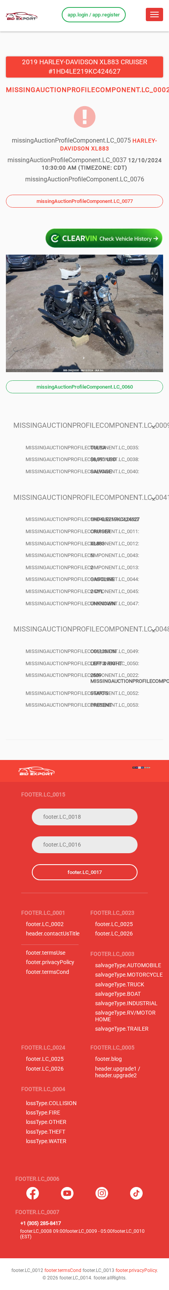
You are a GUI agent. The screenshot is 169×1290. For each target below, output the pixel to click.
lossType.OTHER (46, 1122)
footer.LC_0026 (114, 933)
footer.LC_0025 (114, 924)
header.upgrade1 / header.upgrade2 (117, 1072)
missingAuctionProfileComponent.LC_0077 (85, 201)
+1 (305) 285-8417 (40, 1223)
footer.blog (108, 1059)
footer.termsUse (45, 953)
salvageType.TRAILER (122, 1029)
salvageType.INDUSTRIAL (126, 1003)
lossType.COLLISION (51, 1103)
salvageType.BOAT (118, 994)
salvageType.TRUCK (119, 984)
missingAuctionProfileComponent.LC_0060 (85, 387)
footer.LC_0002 (45, 924)
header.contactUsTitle (52, 933)
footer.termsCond (47, 972)
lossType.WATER (46, 1141)
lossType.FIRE (43, 1112)
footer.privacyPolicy (50, 962)
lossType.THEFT (45, 1132)
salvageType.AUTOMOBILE (128, 965)
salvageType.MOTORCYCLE (129, 975)
